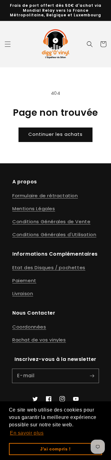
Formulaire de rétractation (45, 195)
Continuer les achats (55, 134)
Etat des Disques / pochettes (48, 267)
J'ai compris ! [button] (55, 448)
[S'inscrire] (92, 376)
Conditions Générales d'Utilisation (54, 234)
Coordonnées (29, 327)
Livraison (22, 293)
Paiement (24, 280)
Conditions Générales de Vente (51, 221)
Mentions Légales (33, 208)
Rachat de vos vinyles (39, 340)
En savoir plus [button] (26, 433)
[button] (7, 44)
